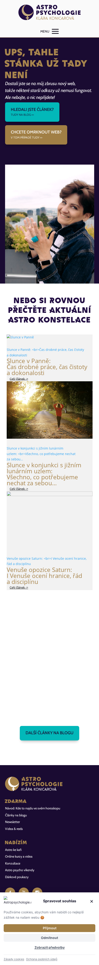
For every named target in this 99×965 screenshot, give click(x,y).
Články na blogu (16, 815)
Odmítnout (49, 938)
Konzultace (12, 863)
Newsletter (12, 822)
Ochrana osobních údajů (41, 959)
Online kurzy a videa (18, 856)
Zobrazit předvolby (50, 947)
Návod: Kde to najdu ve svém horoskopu (32, 808)
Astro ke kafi (13, 850)
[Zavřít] (91, 901)
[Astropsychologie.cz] (49, 13)
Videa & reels (14, 829)
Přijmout (49, 928)
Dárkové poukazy (17, 877)
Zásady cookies (14, 959)
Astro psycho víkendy (19, 870)
